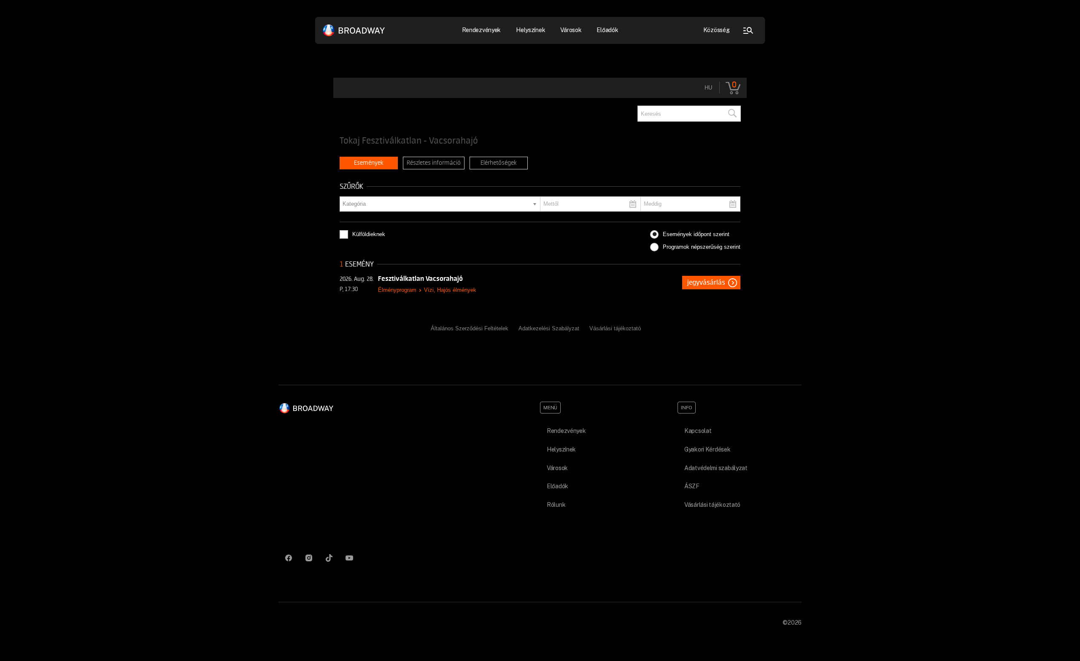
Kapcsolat (697, 430)
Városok (570, 30)
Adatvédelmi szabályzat (716, 468)
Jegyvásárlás (706, 282)
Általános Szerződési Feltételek (469, 328)
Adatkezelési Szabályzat (548, 328)
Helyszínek (530, 30)
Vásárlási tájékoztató (615, 328)
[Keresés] (732, 114)
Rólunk (556, 504)
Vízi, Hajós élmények (450, 290)
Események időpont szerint (696, 234)
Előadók (607, 30)
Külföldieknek (368, 234)
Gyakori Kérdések (707, 449)
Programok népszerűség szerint (701, 247)
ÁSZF (691, 486)
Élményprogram (397, 290)
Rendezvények (566, 430)
